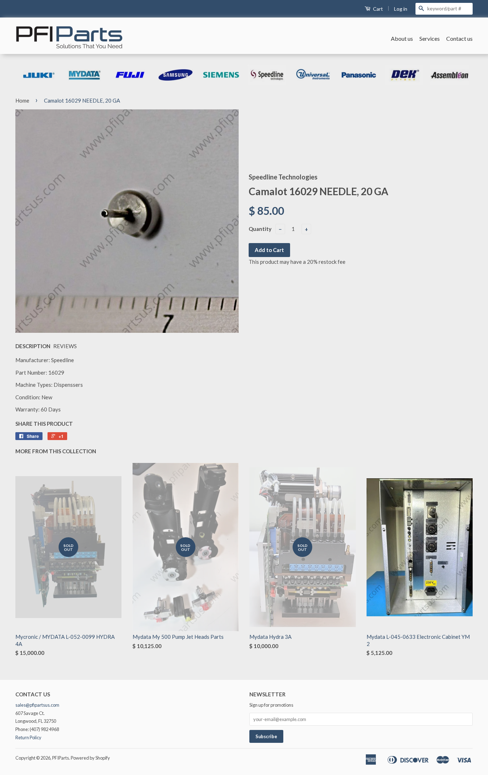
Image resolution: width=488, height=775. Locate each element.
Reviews (65, 346)
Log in (400, 9)
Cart (377, 9)
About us (402, 38)
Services (429, 38)
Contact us (459, 38)
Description (32, 346)
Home (22, 100)
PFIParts (60, 758)
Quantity (260, 229)
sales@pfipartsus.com (37, 705)
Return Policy (28, 737)
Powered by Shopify (90, 758)
